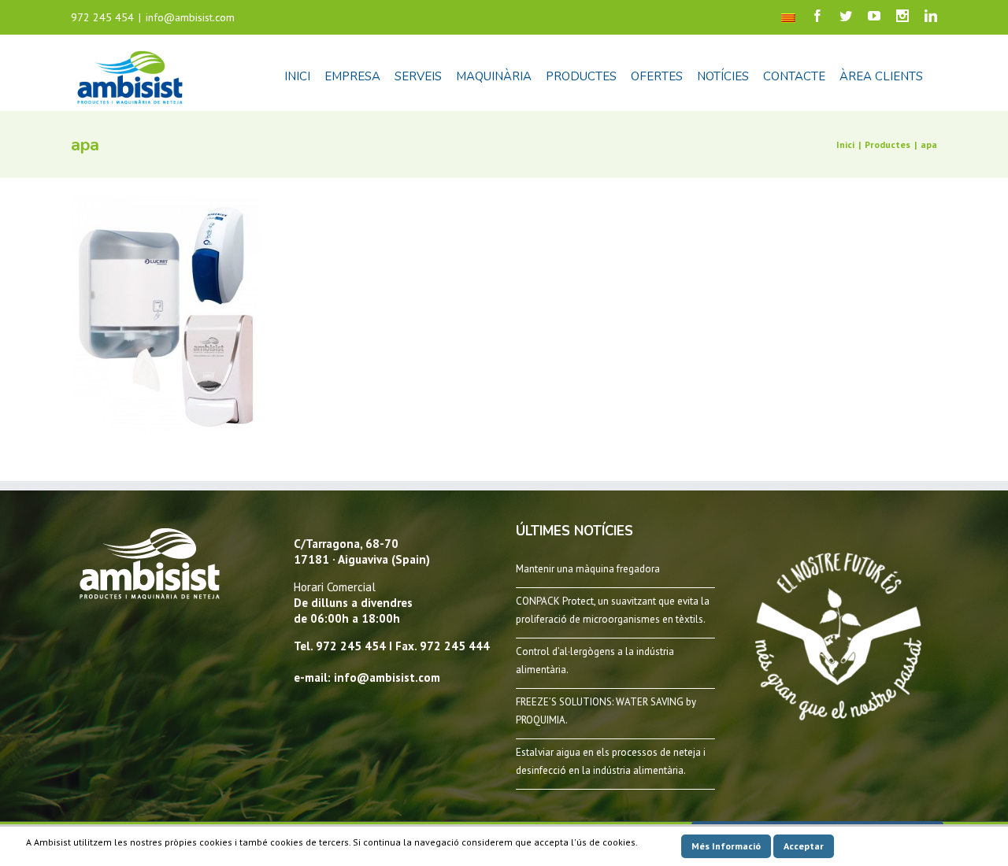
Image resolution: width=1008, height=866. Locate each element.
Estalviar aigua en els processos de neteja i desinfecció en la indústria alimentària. (611, 761)
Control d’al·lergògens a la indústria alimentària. (595, 660)
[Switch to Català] (788, 17)
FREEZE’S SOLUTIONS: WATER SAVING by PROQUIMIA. (606, 711)
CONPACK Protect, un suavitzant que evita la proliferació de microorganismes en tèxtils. (613, 610)
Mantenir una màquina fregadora (588, 568)
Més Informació (726, 846)
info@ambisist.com (190, 17)
